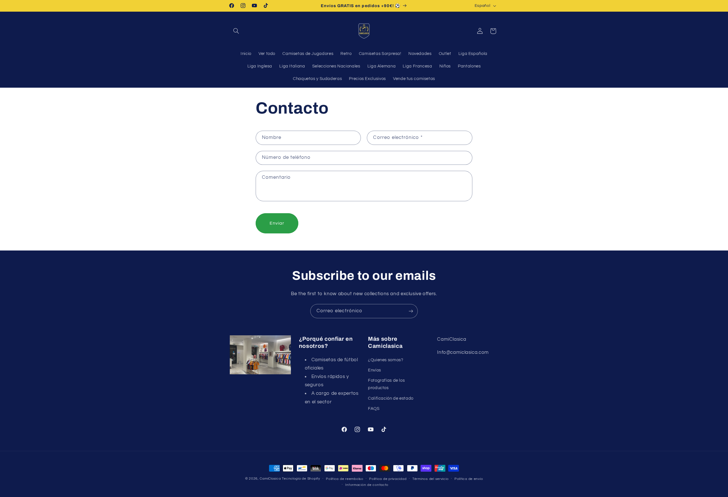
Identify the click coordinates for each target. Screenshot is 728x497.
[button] (236, 31)
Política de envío (468, 478)
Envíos (374, 370)
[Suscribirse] (410, 311)
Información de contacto (366, 484)
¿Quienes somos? (385, 360)
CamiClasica (270, 478)
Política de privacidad (387, 478)
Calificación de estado (390, 398)
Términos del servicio (430, 478)
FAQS (374, 408)
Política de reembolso (344, 478)
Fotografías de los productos (386, 384)
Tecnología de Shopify (301, 478)
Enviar (277, 223)
